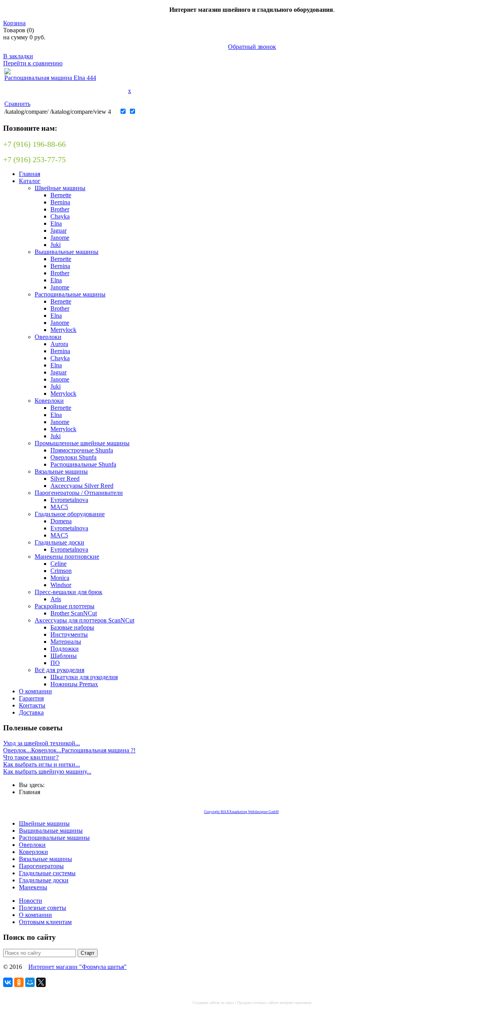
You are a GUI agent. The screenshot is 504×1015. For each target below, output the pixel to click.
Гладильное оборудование (70, 514)
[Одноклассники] (19, 982)
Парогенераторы (41, 866)
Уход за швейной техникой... (41, 743)
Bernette (60, 195)
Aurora (59, 344)
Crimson (61, 570)
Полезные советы (42, 907)
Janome (59, 237)
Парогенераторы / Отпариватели (79, 492)
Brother (59, 209)
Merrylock (63, 329)
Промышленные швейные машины (82, 443)
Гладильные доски (59, 542)
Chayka (60, 216)
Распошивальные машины (70, 294)
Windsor (60, 585)
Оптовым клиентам (45, 922)
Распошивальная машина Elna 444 (50, 77)
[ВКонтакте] (8, 982)
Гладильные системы (47, 873)
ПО (55, 662)
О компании (35, 691)
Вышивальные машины (66, 251)
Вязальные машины (61, 471)
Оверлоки (48, 336)
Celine (58, 563)
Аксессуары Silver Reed (81, 485)
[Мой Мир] (30, 982)
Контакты (32, 705)
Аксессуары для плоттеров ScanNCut (84, 620)
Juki (55, 244)
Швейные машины (60, 188)
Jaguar (58, 230)
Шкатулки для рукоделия (84, 677)
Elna (56, 223)
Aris (55, 599)
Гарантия (31, 698)
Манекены (33, 887)
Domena (61, 521)
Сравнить (17, 103)
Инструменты (69, 634)
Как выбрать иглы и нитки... (41, 764)
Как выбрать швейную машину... (47, 771)
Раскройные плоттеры (64, 606)
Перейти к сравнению (33, 63)
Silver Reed (65, 478)
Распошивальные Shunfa (83, 464)
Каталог (30, 181)
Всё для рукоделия (59, 670)
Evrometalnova (69, 499)
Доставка (31, 712)
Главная (29, 173)
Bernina (60, 202)
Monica (59, 577)
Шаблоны (63, 655)
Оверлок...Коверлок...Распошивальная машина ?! (69, 750)
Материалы (65, 641)
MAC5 (59, 507)
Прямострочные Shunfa (81, 450)
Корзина (14, 23)
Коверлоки (49, 400)
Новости (30, 900)
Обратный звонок (252, 46)
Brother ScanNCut (73, 613)
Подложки (64, 648)
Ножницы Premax (74, 684)
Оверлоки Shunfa (73, 457)
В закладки (18, 56)
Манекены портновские (67, 556)
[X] (41, 982)
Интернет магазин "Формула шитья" (77, 966)
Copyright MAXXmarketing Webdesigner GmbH (241, 812)
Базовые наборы (72, 627)
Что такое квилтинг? (31, 757)
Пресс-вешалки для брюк (68, 592)
